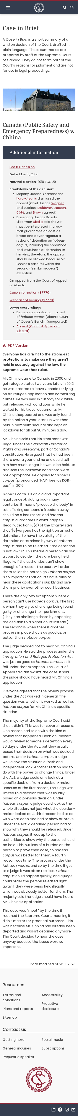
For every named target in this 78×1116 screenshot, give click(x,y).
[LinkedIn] (53, 1109)
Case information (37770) (30, 292)
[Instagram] (67, 1109)
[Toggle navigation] (8, 7)
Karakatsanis (26, 198)
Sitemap (10, 1017)
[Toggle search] (65, 8)
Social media (52, 1039)
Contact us (14, 1029)
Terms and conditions (12, 997)
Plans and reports (18, 1008)
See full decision (22, 167)
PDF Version (18, 345)
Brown (38, 212)
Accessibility (52, 994)
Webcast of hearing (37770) (32, 300)
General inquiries (17, 1048)
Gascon (60, 208)
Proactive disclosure (50, 1006)
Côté (20, 212)
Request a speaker (18, 1056)
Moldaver (44, 208)
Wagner (57, 203)
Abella (38, 222)
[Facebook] (60, 1109)
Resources (13, 985)
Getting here (13, 1039)
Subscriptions (53, 1048)
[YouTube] (73, 1109)
